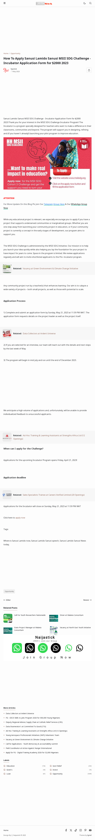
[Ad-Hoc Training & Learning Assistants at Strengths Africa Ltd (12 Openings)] (7, 440)
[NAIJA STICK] (44, 3)
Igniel (89, 835)
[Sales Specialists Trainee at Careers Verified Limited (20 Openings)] (7, 498)
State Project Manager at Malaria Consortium (27, 628)
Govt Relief (57, 766)
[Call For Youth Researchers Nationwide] (7, 622)
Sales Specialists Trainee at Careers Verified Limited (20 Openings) (53, 494)
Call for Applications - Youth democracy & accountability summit (32, 744)
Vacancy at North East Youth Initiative (75, 627)
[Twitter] (71, 831)
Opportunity (9, 591)
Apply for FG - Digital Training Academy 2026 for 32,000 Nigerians (32, 752)
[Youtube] (90, 831)
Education (11, 766)
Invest (55, 770)
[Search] (90, 3)
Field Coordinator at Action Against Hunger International (29, 748)
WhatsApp (76, 204)
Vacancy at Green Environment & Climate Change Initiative (50, 268)
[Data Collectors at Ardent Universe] (7, 337)
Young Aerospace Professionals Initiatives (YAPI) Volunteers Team (32, 735)
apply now (20, 517)
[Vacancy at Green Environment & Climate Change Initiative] (7, 272)
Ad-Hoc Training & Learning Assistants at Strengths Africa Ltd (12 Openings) (36, 731)
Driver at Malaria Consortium (71, 615)
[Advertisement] (47, 29)
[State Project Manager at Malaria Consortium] (7, 634)
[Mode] (84, 3)
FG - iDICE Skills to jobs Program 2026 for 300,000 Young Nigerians (33, 718)
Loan (9, 774)
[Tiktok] (76, 831)
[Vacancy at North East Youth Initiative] (53, 634)
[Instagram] (80, 831)
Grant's (9, 770)
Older (8, 600)
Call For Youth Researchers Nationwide (30, 615)
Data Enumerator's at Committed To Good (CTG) (26, 726)
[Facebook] (66, 831)
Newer (86, 600)
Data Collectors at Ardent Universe (39, 333)
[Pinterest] (85, 831)
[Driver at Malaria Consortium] (53, 622)
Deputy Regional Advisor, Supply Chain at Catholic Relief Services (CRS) (34, 722)
